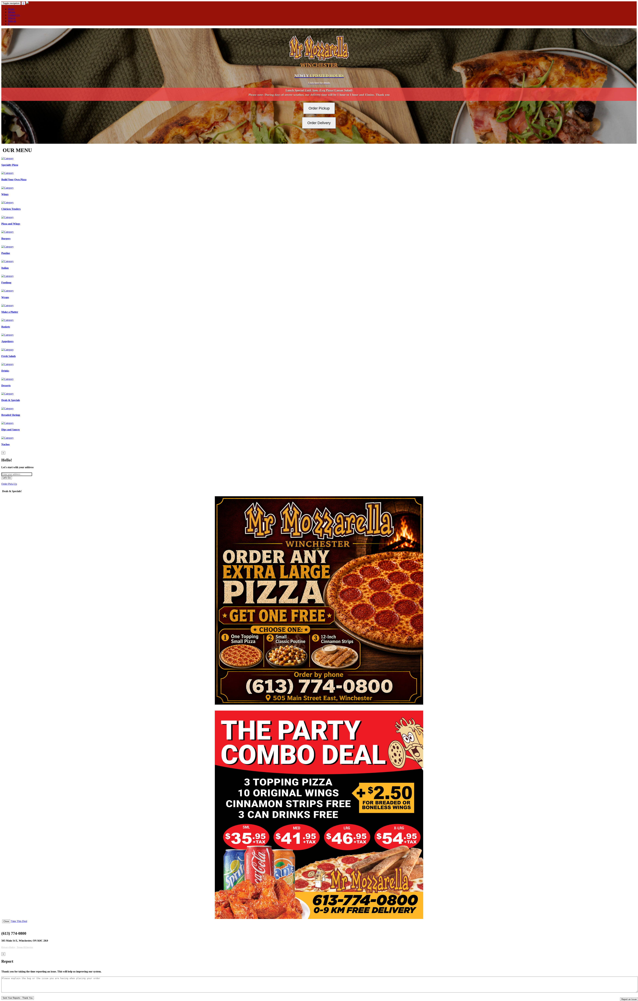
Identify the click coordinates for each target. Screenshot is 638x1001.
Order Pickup (319, 108)
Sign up (12, 21)
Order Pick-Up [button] (9, 483)
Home (11, 9)
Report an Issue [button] (629, 999)
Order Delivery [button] (319, 123)
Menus (11, 12)
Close (6, 921)
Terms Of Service (25, 947)
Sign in (11, 18)
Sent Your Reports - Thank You (18, 998)
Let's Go (7, 477)
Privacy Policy (8, 947)
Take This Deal (19, 921)
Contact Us (14, 15)
